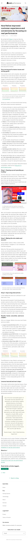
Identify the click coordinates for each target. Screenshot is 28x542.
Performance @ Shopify (12, 539)
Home (4, 487)
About (4, 499)
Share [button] (4, 472)
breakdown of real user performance (10, 447)
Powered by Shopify (19, 539)
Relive (10, 39)
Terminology (5, 496)
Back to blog (15, 478)
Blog (4, 490)
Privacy (4, 514)
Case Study (5, 469)
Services (5, 502)
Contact (4, 505)
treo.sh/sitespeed (6, 99)
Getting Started (6, 493)
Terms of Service (7, 517)
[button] (1, 3)
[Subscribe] (23, 533)
